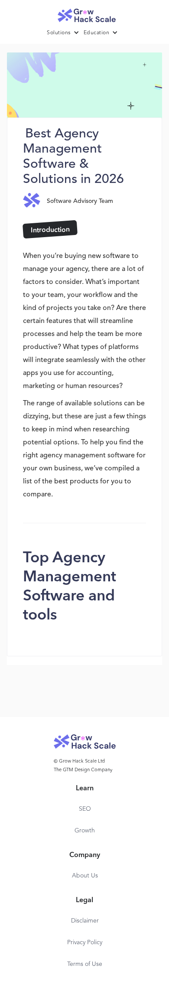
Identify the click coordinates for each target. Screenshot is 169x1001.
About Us (85, 876)
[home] (84, 13)
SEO (85, 809)
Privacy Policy (84, 942)
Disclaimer (85, 921)
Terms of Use (84, 964)
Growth (85, 831)
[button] (65, 33)
